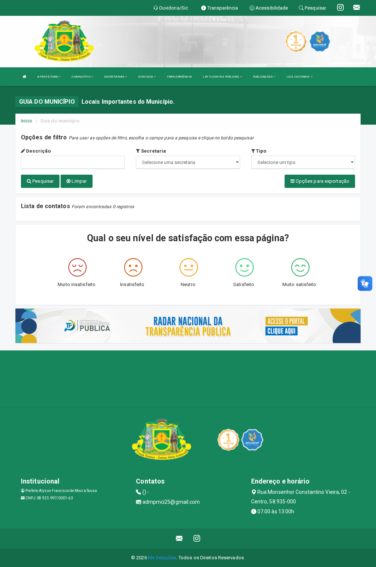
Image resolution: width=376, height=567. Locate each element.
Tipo (261, 151)
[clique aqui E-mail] (179, 538)
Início (27, 121)
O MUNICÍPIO (81, 76)
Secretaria (153, 151)
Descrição (38, 151)
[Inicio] (24, 76)
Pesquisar (42, 181)
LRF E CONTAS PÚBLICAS (221, 76)
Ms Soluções (162, 557)
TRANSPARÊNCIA (179, 76)
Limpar (78, 181)
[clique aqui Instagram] (197, 538)
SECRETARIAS (114, 76)
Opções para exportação (321, 181)
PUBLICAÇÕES (263, 76)
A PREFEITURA (47, 76)
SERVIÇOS (146, 76)
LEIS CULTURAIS (298, 76)
